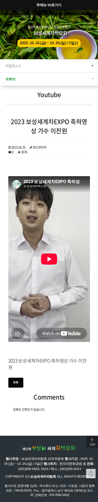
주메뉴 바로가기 (48, 5)
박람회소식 (13, 65)
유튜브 (10, 79)
